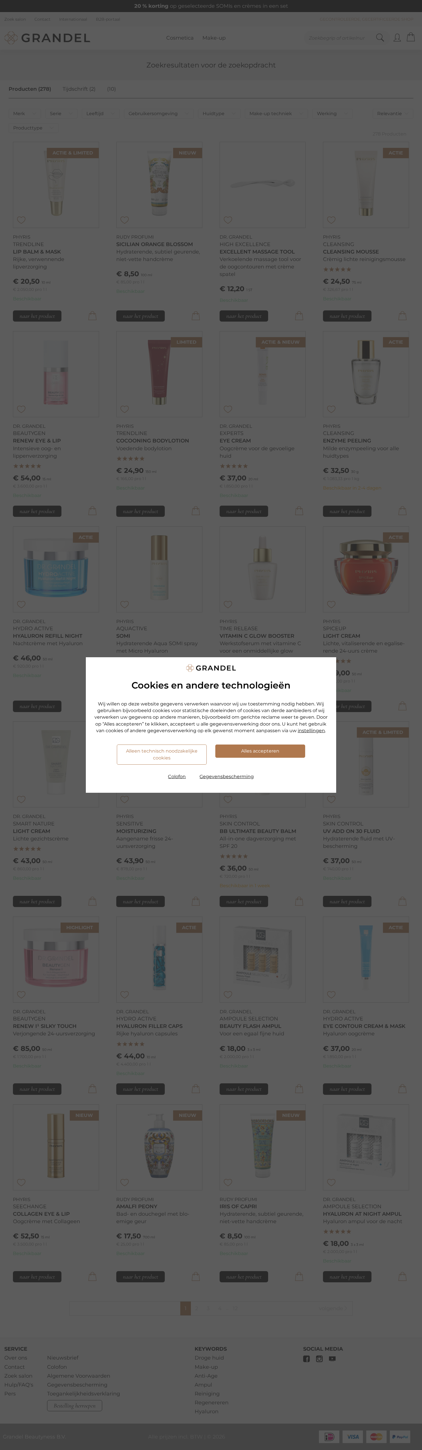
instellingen (311, 730)
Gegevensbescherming (227, 776)
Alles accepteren (260, 751)
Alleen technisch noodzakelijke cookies (162, 754)
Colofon (177, 776)
